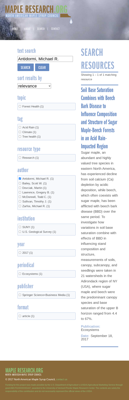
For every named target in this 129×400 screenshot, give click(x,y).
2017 (27, 252)
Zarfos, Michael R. (36, 206)
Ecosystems (32, 273)
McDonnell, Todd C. (36, 197)
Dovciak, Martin (34, 188)
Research (30, 157)
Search (41, 28)
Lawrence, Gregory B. (38, 192)
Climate (29, 132)
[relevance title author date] (34, 86)
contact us (61, 379)
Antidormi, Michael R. (38, 178)
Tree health (31, 136)
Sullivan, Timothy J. (36, 201)
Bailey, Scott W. (34, 183)
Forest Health (33, 106)
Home (15, 28)
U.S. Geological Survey (39, 231)
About (27, 28)
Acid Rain (30, 127)
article (28, 316)
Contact (55, 28)
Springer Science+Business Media (46, 295)
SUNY (28, 227)
